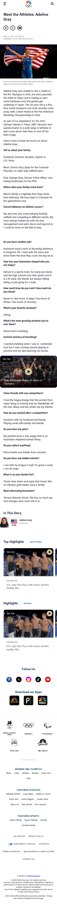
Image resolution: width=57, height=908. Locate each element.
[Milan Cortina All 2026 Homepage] (28, 4)
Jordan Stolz (42, 799)
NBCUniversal (34, 876)
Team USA (46, 773)
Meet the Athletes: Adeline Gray (25, 17)
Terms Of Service (11, 852)
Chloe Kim (14, 799)
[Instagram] (28, 679)
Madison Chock (43, 794)
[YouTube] (48, 679)
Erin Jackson (40, 805)
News (8, 773)
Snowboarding (28, 825)
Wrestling (24, 523)
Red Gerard (27, 805)
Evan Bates (28, 794)
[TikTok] (38, 679)
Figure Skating (31, 820)
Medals (35, 773)
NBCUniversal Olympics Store (39, 852)
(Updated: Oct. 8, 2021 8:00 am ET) (18, 39)
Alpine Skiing (16, 820)
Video (16, 773)
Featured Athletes (28, 790)
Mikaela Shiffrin (13, 794)
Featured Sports (28, 816)
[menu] (4, 4)
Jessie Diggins (27, 799)
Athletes (25, 773)
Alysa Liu (15, 805)
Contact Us (28, 859)
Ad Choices (19, 836)
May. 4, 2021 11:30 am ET (13, 37)
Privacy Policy (36, 836)
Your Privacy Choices (24, 844)
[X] (19, 679)
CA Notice (44, 844)
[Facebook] (9, 679)
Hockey (43, 820)
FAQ (29, 779)
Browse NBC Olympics (28, 769)
